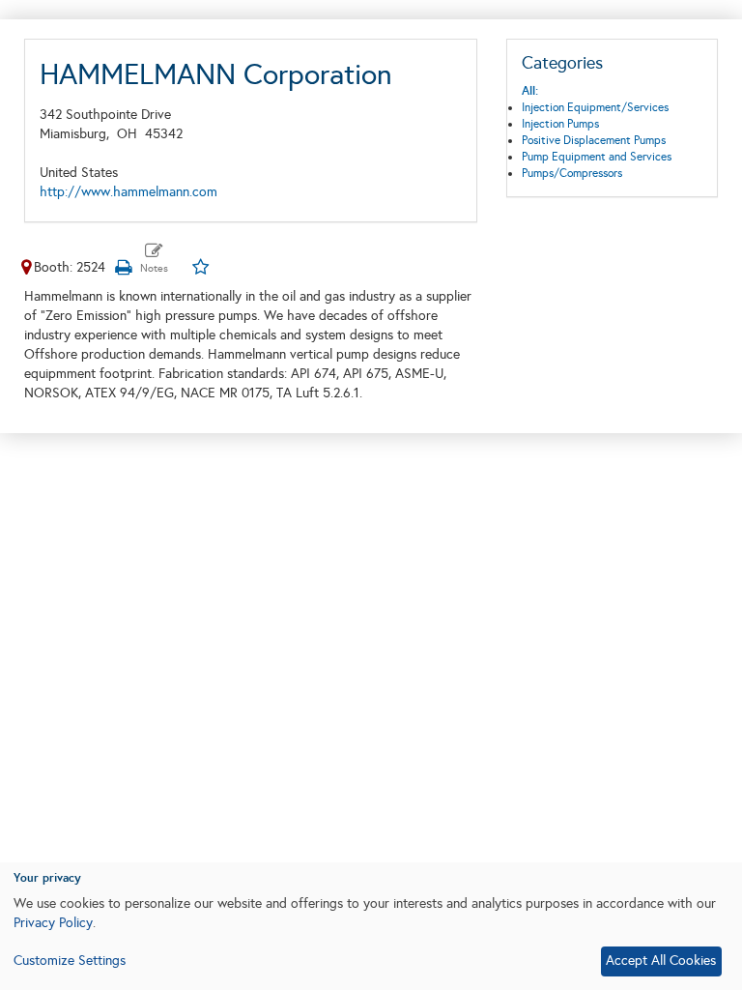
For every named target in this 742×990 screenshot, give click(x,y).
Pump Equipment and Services (596, 156)
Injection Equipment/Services (595, 107)
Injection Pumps (560, 124)
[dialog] (371, 926)
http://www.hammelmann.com (128, 192)
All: (530, 91)
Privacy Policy (53, 923)
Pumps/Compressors (572, 173)
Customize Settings (70, 960)
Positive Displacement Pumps (594, 140)
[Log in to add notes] (154, 259)
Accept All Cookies (661, 960)
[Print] (122, 267)
